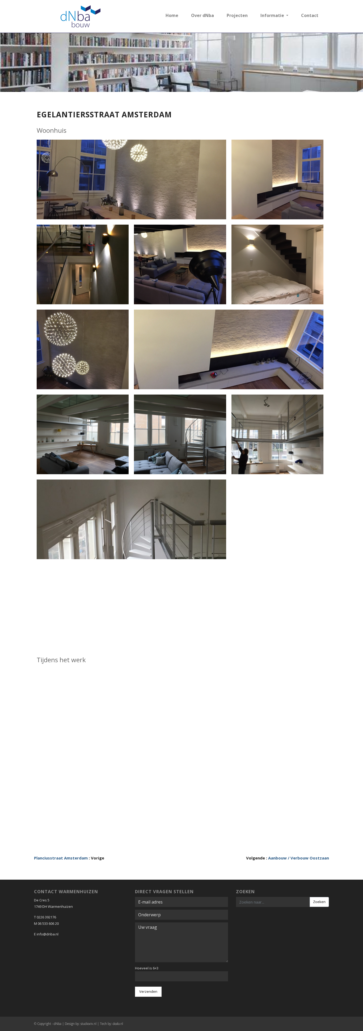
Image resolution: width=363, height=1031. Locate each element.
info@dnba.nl (47, 934)
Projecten (237, 15)
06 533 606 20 (48, 923)
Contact (309, 15)
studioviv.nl (88, 1023)
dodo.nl (118, 1023)
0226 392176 (46, 917)
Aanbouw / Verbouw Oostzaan (298, 858)
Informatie (272, 15)
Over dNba (202, 15)
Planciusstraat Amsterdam (61, 858)
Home (172, 15)
